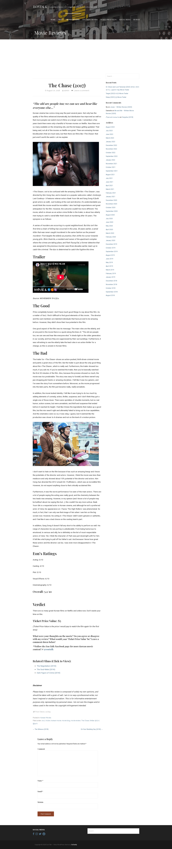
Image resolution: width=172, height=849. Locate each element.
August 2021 (110, 175)
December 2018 (111, 281)
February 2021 (111, 193)
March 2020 (110, 233)
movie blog (66, 721)
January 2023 (110, 142)
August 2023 (110, 127)
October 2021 (110, 167)
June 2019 (109, 259)
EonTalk (40, 6)
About (61, 20)
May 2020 (109, 226)
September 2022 (112, 156)
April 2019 (109, 266)
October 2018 (110, 288)
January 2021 (110, 197)
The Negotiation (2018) (46, 666)
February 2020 (111, 237)
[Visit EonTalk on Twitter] (40, 834)
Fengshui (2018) (127, 117)
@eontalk (48, 649)
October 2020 (110, 207)
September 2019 (112, 251)
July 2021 (109, 178)
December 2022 (111, 145)
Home (53, 20)
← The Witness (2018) (40, 729)
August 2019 (110, 255)
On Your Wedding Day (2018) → (92, 729)
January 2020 (110, 240)
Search (136, 20)
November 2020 (111, 204)
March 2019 (110, 270)
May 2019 (109, 262)
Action (48, 721)
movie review (76, 721)
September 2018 (112, 292)
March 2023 (110, 138)
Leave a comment (81, 90)
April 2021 (109, 185)
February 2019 (111, 273)
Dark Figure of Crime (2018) (48, 673)
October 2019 (110, 248)
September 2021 (112, 171)
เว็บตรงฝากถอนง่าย (112, 117)
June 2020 (109, 222)
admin (66, 90)
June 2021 (109, 182)
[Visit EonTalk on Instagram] (36, 834)
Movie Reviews (73, 20)
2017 (43, 721)
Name (40, 781)
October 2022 (110, 153)
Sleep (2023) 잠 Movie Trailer (116, 97)
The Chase (85, 721)
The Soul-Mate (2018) (46, 669)
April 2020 (109, 229)
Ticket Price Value (108, 20)
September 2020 (112, 211)
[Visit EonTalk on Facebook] (33, 834)
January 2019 (110, 277)
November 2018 (111, 284)
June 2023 (109, 134)
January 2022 (110, 160)
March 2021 (110, 189)
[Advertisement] (86, 56)
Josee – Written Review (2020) (121, 107)
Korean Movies (45, 718)
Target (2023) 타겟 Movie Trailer (117, 93)
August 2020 (110, 215)
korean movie (56, 721)
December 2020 (111, 200)
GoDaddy (74, 844)
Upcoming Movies (90, 20)
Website (40, 802)
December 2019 (111, 244)
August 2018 (110, 295)
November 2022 (111, 149)
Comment (41, 749)
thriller (92, 721)
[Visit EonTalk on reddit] (44, 834)
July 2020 (109, 219)
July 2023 (109, 131)
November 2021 (111, 164)
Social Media (125, 20)
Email (40, 791)
